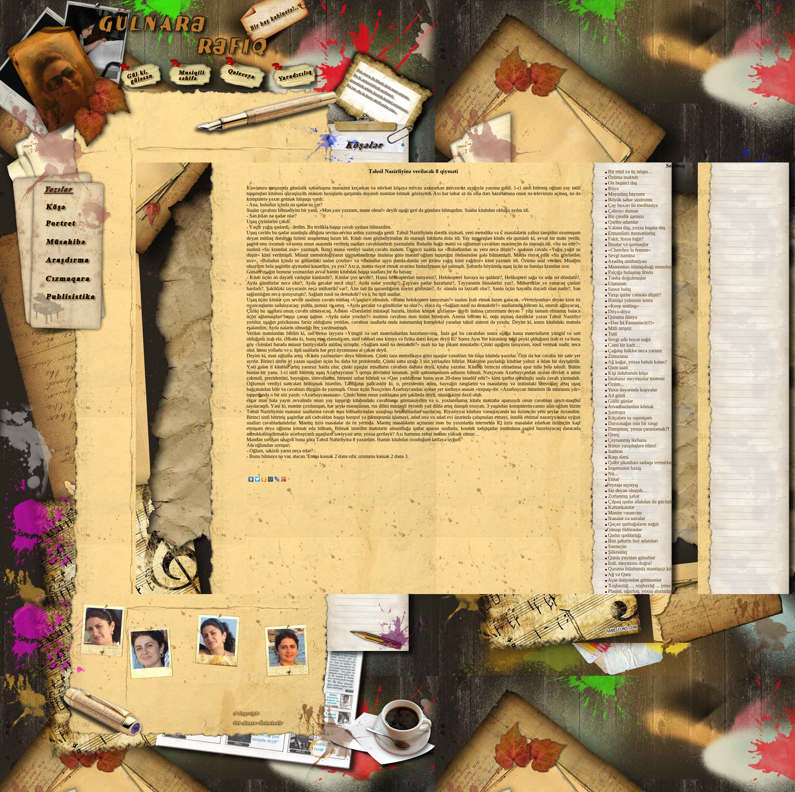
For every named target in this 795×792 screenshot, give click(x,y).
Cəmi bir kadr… (624, 345)
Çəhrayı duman (623, 210)
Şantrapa (616, 412)
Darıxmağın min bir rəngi (633, 423)
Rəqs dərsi (618, 457)
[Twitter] (257, 479)
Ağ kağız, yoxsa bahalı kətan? (637, 361)
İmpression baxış (624, 468)
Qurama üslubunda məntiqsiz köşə (641, 568)
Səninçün (617, 546)
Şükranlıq (617, 552)
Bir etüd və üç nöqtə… (630, 171)
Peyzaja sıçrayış (622, 485)
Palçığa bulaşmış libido (630, 272)
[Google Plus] (283, 479)
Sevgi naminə (621, 255)
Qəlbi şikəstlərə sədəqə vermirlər (639, 462)
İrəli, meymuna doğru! (630, 563)
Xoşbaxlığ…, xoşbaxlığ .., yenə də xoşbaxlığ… (654, 585)
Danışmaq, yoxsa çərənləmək (637, 429)
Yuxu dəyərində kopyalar (632, 389)
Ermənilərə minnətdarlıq (631, 233)
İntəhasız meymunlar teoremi (636, 378)
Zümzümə (618, 356)
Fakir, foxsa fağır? (625, 238)
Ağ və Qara (619, 574)
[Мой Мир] (270, 479)
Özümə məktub (623, 177)
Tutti (612, 333)
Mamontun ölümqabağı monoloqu (641, 266)
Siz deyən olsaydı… (627, 490)
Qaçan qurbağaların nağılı (633, 524)
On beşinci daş (622, 182)
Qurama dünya (622, 317)
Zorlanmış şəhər (623, 496)
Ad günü (616, 395)
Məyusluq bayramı (626, 194)
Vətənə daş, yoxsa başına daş (636, 227)
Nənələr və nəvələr (626, 518)
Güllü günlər (620, 401)
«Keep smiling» (623, 306)
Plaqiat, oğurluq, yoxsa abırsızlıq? (641, 591)
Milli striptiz (620, 328)
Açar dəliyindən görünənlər (634, 580)
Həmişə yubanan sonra (630, 300)
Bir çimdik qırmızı (626, 216)
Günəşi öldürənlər (624, 529)
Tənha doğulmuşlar (627, 278)
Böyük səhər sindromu (630, 199)
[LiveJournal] (277, 479)
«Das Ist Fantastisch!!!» (631, 322)
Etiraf (613, 479)
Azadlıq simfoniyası (627, 261)
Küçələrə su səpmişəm (630, 417)
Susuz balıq (619, 289)
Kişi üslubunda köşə (628, 373)
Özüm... (616, 384)
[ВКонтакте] (251, 479)
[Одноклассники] (264, 479)
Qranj (613, 434)
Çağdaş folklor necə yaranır (635, 350)
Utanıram (617, 283)
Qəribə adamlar (623, 222)
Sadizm (615, 451)
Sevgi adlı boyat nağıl (629, 339)
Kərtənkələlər (621, 507)
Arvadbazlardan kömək (631, 406)
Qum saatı (618, 367)
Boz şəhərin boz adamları (633, 540)
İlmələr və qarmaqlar (628, 244)
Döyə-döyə (619, 311)
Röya (613, 188)
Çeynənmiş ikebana (627, 440)
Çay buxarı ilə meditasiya (633, 205)
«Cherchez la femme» (629, 250)
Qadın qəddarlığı (624, 535)
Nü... (613, 473)
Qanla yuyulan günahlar (631, 557)
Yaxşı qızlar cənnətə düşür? (634, 294)
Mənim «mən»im (624, 512)
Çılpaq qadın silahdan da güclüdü (641, 501)
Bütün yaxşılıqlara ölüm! (632, 445)
